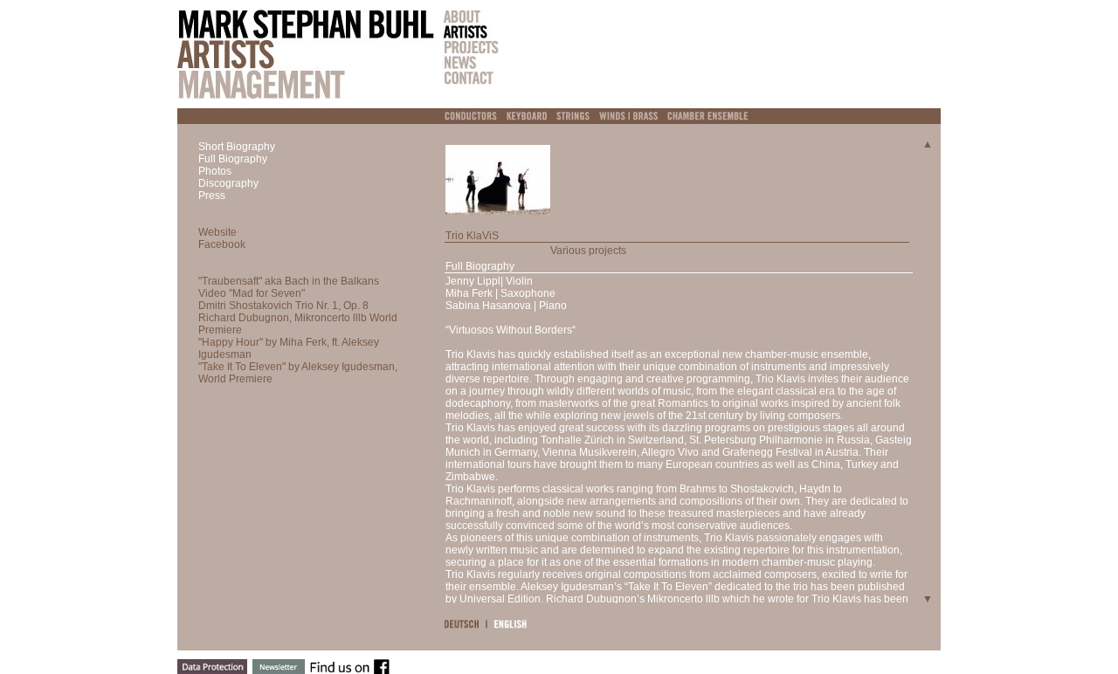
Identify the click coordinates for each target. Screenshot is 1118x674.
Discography (228, 183)
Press (211, 195)
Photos (214, 171)
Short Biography (236, 147)
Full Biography (232, 159)
